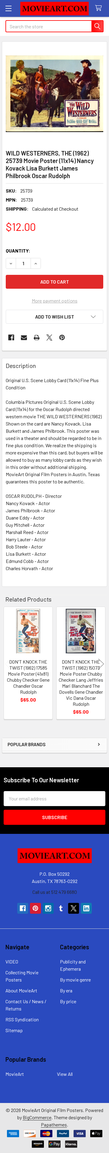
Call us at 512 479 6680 (54, 892)
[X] (49, 337)
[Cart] (100, 8)
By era (66, 990)
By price (68, 1001)
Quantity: (18, 250)
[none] (54, 93)
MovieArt (14, 1074)
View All (65, 1074)
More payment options (55, 300)
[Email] (23, 337)
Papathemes (54, 1124)
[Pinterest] (62, 337)
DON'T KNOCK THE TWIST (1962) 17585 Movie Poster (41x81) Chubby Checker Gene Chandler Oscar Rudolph (28, 677)
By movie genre (75, 979)
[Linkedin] (86, 908)
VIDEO (11, 961)
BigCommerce (37, 1117)
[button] (54, 317)
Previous (8, 664)
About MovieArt (21, 990)
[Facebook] (11, 337)
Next (101, 664)
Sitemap (14, 1030)
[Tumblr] (60, 908)
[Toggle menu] (8, 8)
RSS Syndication (22, 1019)
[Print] (36, 337)
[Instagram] (48, 908)
